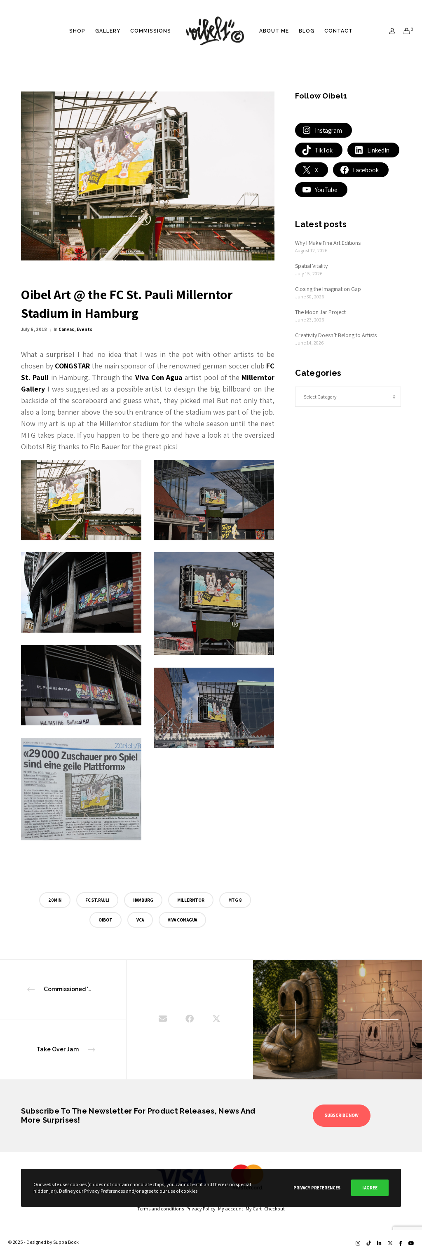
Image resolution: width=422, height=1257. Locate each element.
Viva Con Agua (182, 920)
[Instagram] (358, 1243)
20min (54, 900)
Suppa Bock (66, 1242)
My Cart (255, 1208)
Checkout (274, 1208)
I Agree (369, 1188)
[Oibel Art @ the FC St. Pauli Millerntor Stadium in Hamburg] (162, 1019)
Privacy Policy (202, 1208)
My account (232, 1208)
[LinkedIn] (379, 1243)
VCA (140, 920)
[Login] (389, 31)
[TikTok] (368, 1243)
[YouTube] (411, 1243)
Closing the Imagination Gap (328, 289)
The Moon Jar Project (320, 312)
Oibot (105, 920)
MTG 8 (235, 900)
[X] (390, 1243)
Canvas (66, 329)
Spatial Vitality (311, 266)
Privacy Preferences (316, 1188)
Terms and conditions (161, 1208)
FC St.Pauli (97, 900)
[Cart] (403, 31)
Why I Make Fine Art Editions (328, 242)
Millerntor (190, 900)
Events (84, 329)
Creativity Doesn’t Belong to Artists (336, 335)
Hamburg (143, 900)
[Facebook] (400, 1243)
